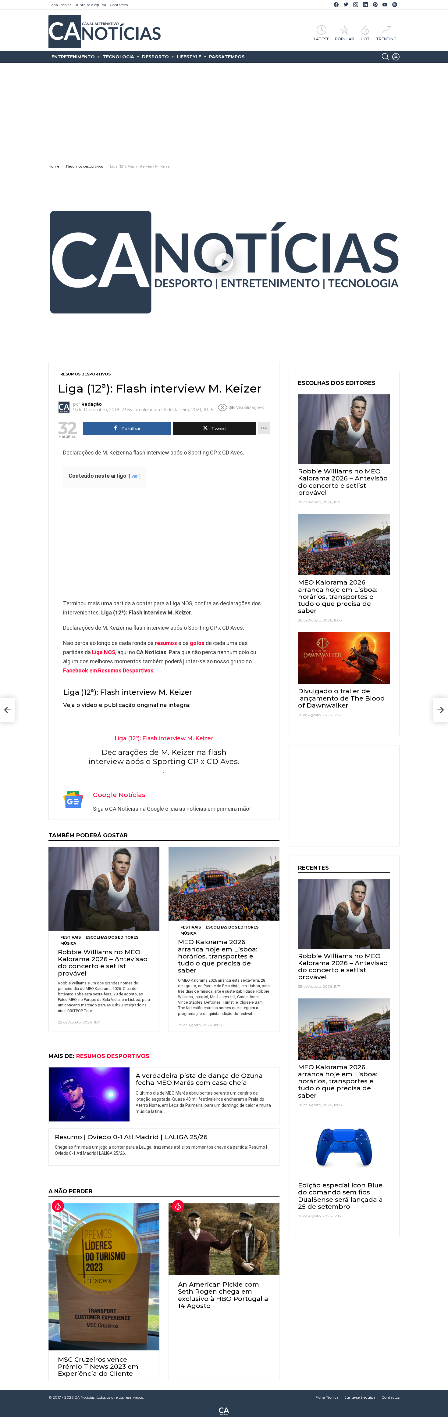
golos (197, 643)
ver (135, 476)
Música (68, 943)
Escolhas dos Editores (112, 937)
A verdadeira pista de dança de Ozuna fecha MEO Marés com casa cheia (199, 1079)
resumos (166, 643)
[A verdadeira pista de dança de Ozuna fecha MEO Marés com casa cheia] (89, 1094)
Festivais (70, 937)
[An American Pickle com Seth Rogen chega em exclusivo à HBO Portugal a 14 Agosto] (224, 1239)
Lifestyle (189, 57)
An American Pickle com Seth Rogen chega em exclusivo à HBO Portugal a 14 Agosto (223, 1295)
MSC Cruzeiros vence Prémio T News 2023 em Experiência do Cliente (98, 1366)
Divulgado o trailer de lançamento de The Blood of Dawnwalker (341, 698)
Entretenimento (73, 57)
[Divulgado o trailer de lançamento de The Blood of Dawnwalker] (344, 658)
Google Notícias (119, 795)
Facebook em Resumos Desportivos (108, 670)
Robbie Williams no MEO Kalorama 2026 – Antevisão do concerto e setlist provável (103, 962)
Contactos (119, 4)
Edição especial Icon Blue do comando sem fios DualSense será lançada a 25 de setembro (340, 1195)
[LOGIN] (396, 57)
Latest (321, 39)
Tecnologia (118, 57)
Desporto (155, 57)
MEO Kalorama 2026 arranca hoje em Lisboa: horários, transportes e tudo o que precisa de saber (218, 956)
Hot (365, 39)
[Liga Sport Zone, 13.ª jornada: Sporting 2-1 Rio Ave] (7, 710)
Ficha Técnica (60, 4)
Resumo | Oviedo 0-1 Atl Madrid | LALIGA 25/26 (131, 1137)
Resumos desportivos (112, 1056)
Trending (386, 39)
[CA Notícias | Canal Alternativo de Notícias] (224, 1411)
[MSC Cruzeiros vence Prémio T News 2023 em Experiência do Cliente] (103, 1276)
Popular (344, 39)
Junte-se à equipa (90, 4)
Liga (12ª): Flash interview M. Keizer (164, 738)
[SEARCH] (385, 57)
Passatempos (227, 57)
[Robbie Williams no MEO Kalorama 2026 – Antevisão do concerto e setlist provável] (103, 889)
